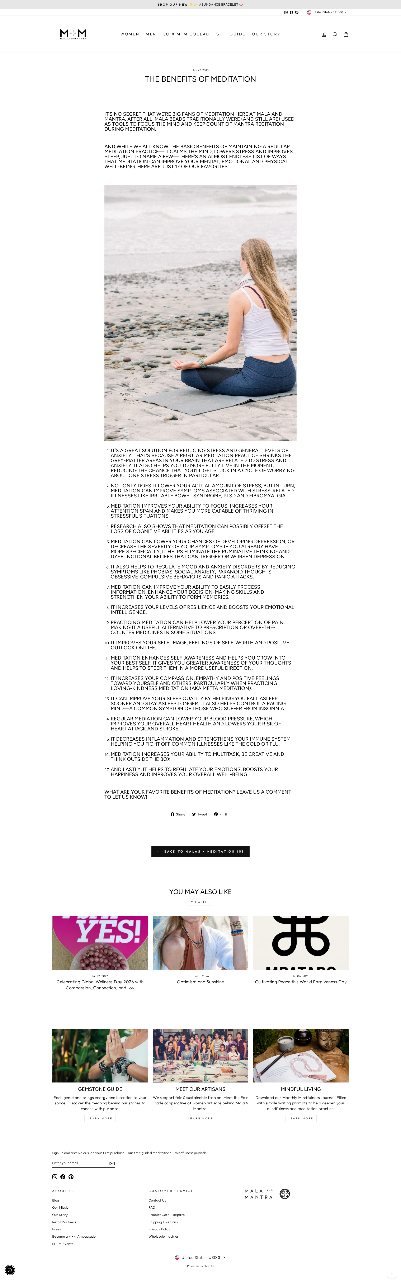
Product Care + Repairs (166, 1215)
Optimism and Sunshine (200, 981)
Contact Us (157, 1200)
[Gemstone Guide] (100, 1056)
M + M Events (62, 1244)
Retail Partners (64, 1222)
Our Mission (61, 1207)
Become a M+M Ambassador (74, 1236)
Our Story (60, 1215)
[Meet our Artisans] (201, 1056)
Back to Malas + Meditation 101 (203, 851)
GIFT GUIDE (231, 33)
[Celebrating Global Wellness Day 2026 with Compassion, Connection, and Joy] (100, 943)
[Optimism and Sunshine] (201, 943)
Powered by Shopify (200, 1266)
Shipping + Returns (163, 1222)
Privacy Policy (159, 1229)
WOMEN (130, 33)
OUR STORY (266, 33)
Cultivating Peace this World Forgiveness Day (301, 981)
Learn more (300, 1118)
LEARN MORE (100, 1118)
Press (56, 1229)
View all (200, 902)
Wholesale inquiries (163, 1236)
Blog (55, 1200)
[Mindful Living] (301, 1056)
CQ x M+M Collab (186, 33)
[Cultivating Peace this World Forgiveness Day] (301, 943)
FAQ (151, 1207)
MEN (151, 33)
